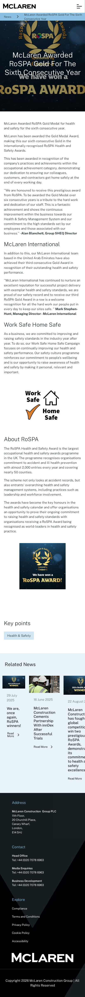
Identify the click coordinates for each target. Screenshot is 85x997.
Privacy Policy (21, 924)
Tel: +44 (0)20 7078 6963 (28, 860)
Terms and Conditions (26, 916)
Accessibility (20, 941)
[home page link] (18, 6)
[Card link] (13, 706)
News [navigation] (7, 16)
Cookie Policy (21, 932)
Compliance (19, 908)
